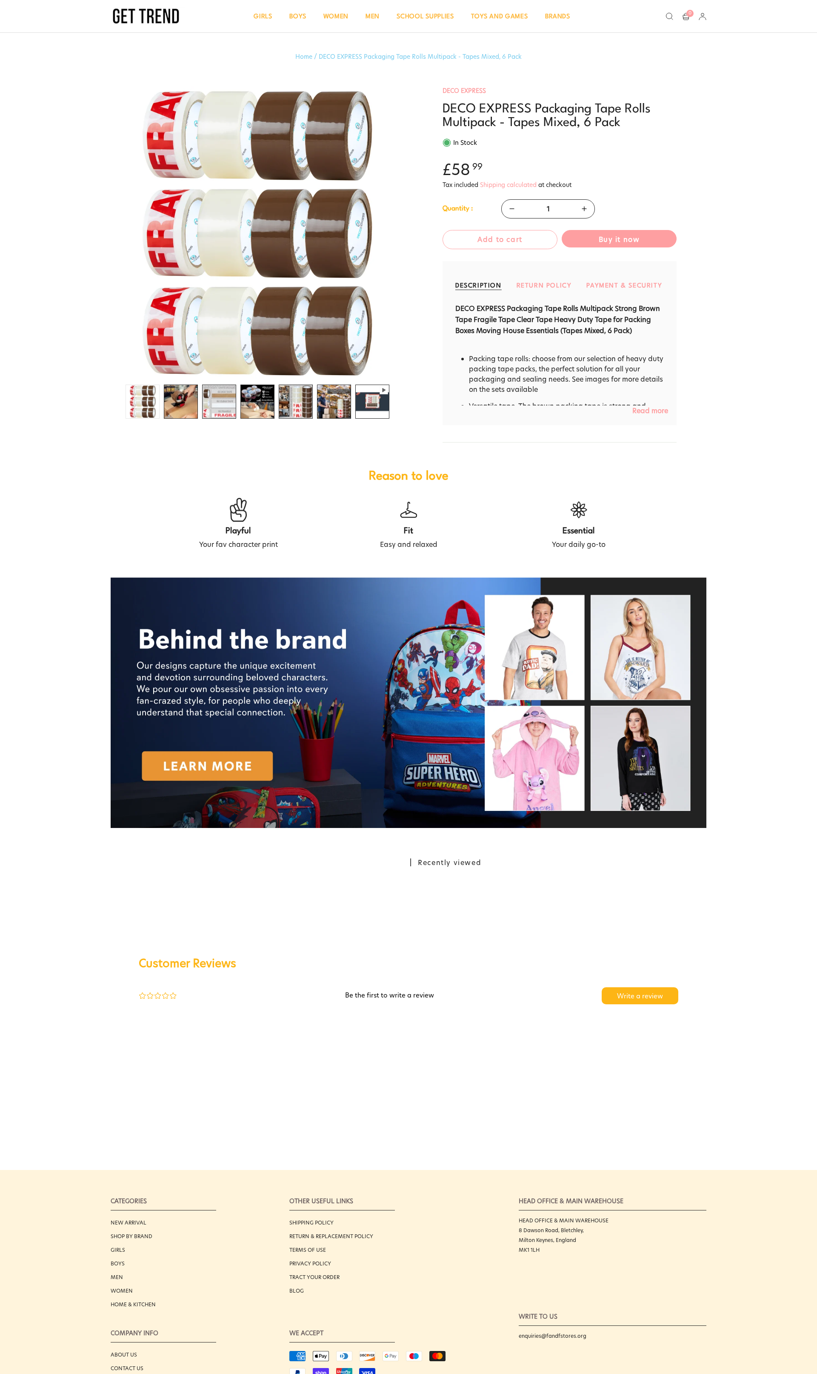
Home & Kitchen (133, 1304)
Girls (118, 1249)
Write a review (640, 996)
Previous (110, 233)
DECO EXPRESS (464, 90)
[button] (263, 16)
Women (122, 1290)
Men (117, 1277)
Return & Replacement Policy (331, 1236)
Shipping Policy (311, 1222)
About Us (124, 1354)
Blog (296, 1290)
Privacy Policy (310, 1263)
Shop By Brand (131, 1236)
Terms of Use (307, 1249)
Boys (118, 1263)
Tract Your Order (314, 1277)
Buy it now (619, 239)
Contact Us (127, 1368)
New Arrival (128, 1222)
